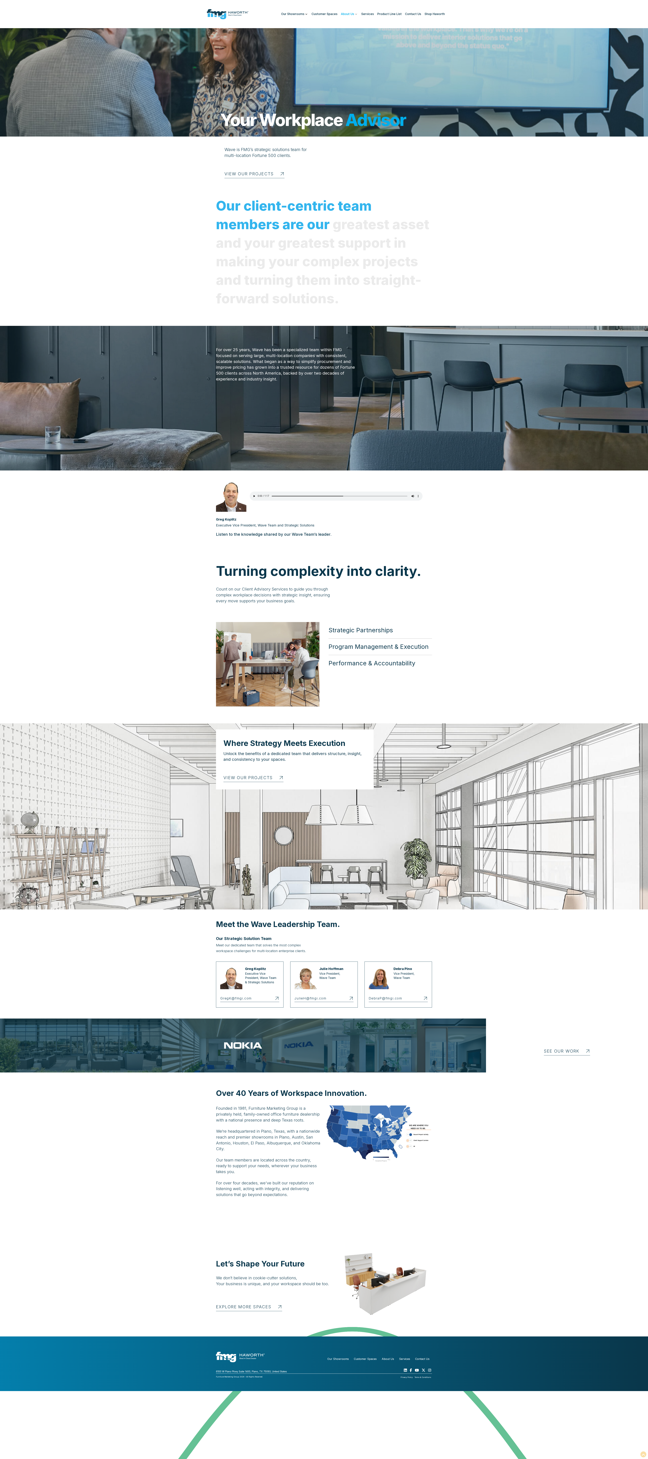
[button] (380, 630)
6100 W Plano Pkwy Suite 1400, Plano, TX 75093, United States (251, 1371)
